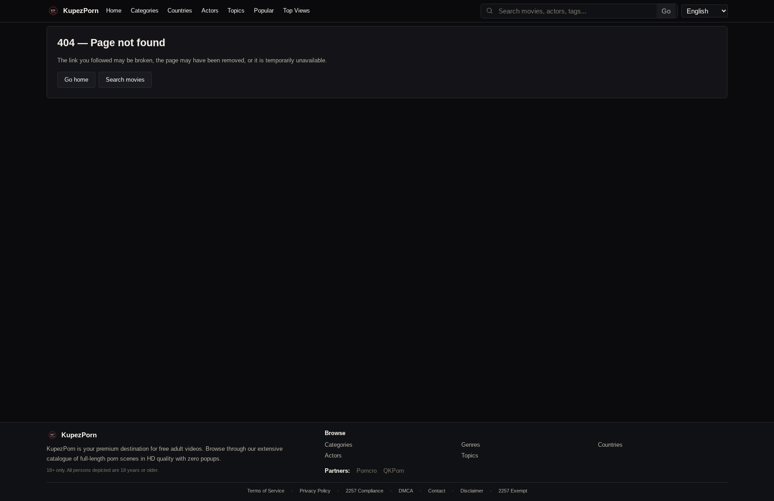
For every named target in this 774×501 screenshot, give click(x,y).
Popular (264, 10)
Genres (470, 444)
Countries (180, 10)
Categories (145, 10)
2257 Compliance (364, 490)
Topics (236, 10)
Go (666, 11)
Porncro (367, 470)
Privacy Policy (315, 490)
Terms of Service (265, 490)
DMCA (406, 490)
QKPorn (393, 470)
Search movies (125, 79)
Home (113, 10)
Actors (210, 10)
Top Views (296, 10)
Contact (436, 490)
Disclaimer (471, 490)
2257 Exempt (513, 490)
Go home (76, 79)
